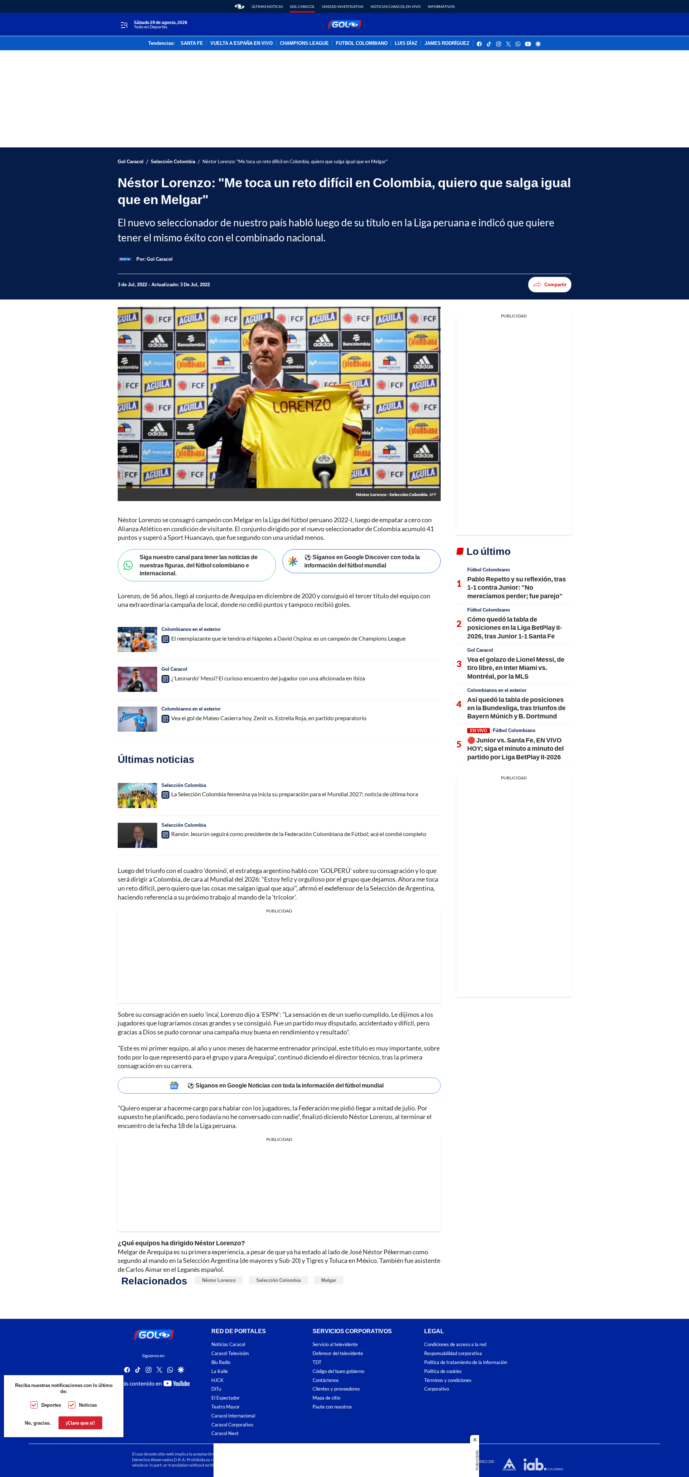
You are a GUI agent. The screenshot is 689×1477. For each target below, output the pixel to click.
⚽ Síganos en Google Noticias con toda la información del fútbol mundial (285, 1085)
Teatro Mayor (225, 1407)
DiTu (216, 1389)
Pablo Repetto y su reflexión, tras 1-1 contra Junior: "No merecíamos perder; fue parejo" (516, 587)
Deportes (51, 1405)
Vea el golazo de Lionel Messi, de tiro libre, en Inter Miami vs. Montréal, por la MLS (515, 667)
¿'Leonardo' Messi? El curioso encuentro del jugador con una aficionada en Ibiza (268, 678)
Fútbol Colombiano (488, 569)
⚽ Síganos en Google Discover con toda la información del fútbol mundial (362, 560)
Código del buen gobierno (338, 1371)
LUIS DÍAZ (406, 43)
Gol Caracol (302, 6)
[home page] (239, 6)
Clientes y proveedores (336, 1389)
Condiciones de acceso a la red (455, 1344)
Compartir (555, 284)
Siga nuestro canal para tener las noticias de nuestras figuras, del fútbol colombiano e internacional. (199, 564)
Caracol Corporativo (232, 1424)
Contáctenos (326, 1380)
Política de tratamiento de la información (465, 1362)
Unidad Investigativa (343, 6)
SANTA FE (192, 43)
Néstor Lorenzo (219, 1280)
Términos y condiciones (448, 1380)
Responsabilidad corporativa (453, 1353)
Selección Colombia (173, 161)
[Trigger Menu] (124, 24)
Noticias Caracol (228, 1344)
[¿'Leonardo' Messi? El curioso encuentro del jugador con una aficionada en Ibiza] (137, 679)
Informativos (441, 6)
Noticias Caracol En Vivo (396, 6)
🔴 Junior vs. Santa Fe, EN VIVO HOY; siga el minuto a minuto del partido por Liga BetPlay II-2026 (515, 748)
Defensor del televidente (338, 1353)
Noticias (88, 1405)
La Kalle (219, 1371)
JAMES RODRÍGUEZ (447, 43)
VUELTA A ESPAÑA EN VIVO (241, 43)
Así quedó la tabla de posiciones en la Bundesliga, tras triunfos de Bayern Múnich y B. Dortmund (516, 707)
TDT (317, 1362)
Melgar (328, 1280)
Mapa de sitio (326, 1398)
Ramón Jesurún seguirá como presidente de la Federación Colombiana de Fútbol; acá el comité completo (298, 833)
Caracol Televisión (230, 1353)
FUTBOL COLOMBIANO (362, 43)
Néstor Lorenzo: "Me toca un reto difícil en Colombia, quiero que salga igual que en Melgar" (295, 161)
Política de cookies (443, 1371)
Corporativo (436, 1389)
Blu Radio (220, 1362)
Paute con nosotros (332, 1407)
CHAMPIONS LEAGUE (304, 43)
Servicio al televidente (335, 1344)
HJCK (217, 1380)
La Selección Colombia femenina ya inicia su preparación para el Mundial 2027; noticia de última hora (294, 794)
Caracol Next (225, 1433)
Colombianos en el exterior (191, 629)
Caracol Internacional (233, 1415)
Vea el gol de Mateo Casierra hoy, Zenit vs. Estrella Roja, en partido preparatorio (268, 717)
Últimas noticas (267, 6)
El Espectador (225, 1398)
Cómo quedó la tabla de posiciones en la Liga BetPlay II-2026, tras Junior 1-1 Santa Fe (514, 627)
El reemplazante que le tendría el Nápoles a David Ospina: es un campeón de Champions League (288, 638)
